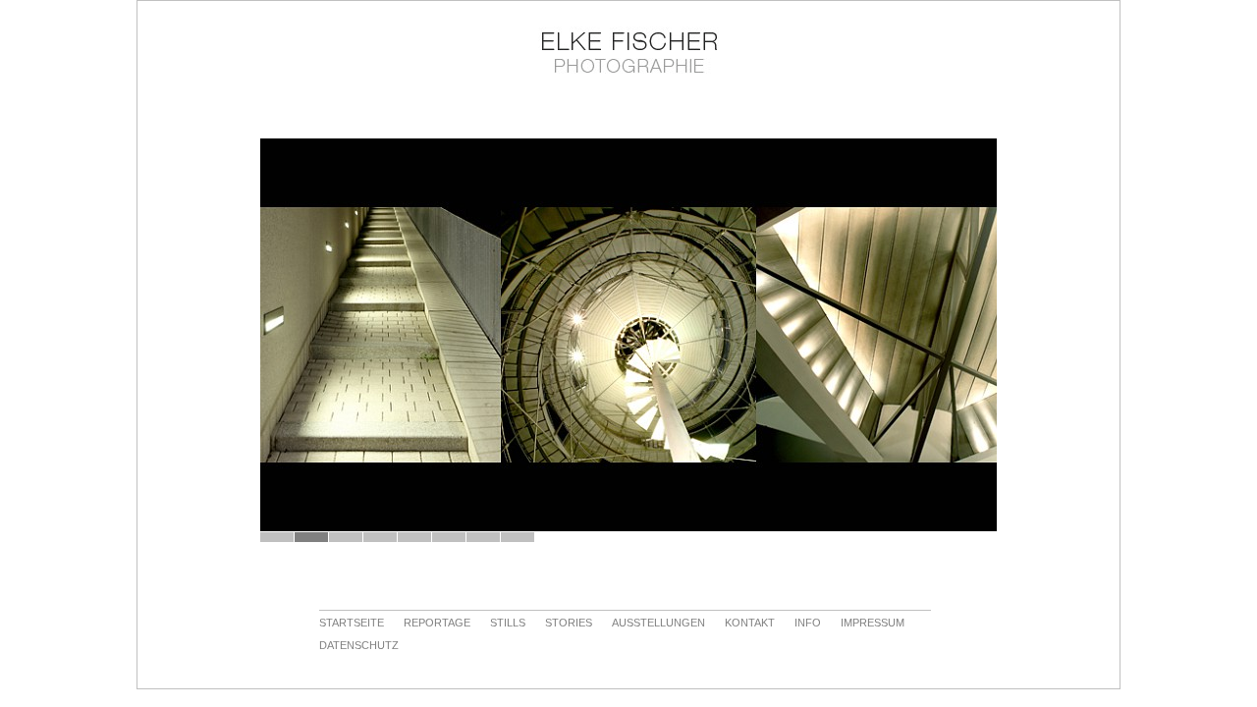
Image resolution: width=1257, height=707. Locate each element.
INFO (807, 622)
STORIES (568, 622)
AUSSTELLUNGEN (658, 622)
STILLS (507, 622)
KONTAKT (750, 622)
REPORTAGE (437, 622)
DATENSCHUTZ (359, 645)
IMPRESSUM (872, 622)
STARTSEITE (351, 622)
